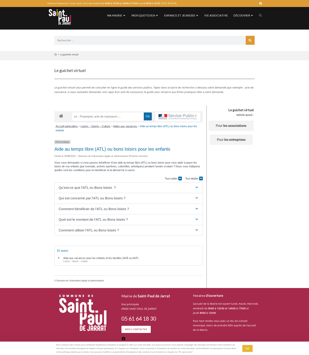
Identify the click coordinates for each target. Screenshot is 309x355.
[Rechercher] (250, 40)
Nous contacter (136, 329)
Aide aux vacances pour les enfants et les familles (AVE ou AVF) (100, 258)
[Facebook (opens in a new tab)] (260, 3)
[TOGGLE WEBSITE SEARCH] (260, 15)
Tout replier (171, 178)
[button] (128, 188)
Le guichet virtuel (69, 54)
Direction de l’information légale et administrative (80, 280)
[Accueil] (55, 54)
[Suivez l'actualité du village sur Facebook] (123, 340)
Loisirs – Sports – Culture (96, 126)
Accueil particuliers (67, 126)
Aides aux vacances (125, 126)
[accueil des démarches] (61, 115)
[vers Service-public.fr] (177, 116)
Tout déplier (192, 178)
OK (247, 348)
